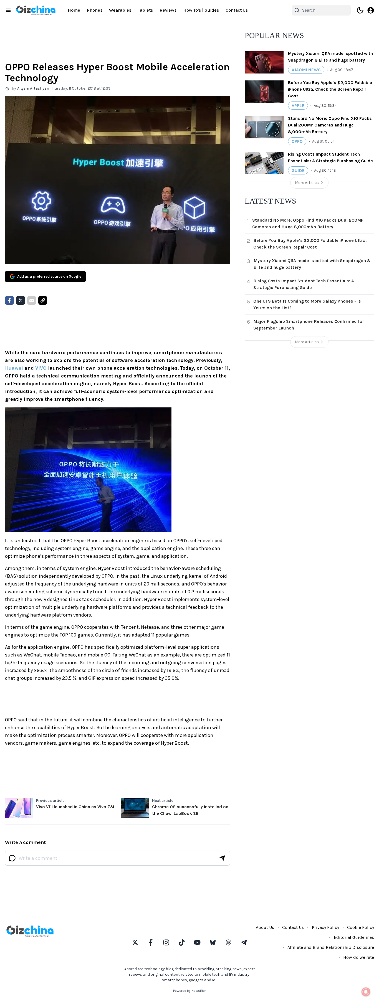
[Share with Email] (31, 300)
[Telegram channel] (244, 942)
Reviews (168, 10)
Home (74, 10)
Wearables (120, 10)
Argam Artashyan (33, 88)
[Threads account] (228, 942)
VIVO (41, 368)
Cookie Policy (360, 927)
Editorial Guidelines (354, 937)
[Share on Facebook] (9, 300)
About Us (265, 927)
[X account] (135, 942)
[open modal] (370, 10)
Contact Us (237, 10)
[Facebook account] (150, 942)
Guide (298, 170)
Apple (298, 105)
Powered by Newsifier (189, 991)
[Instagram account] (166, 942)
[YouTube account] (197, 942)
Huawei (14, 368)
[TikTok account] (181, 942)
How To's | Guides (201, 10)
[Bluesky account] (212, 942)
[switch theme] (360, 10)
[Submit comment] (222, 858)
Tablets (145, 10)
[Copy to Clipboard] (42, 300)
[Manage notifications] (366, 991)
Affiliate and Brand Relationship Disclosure (330, 947)
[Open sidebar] (8, 10)
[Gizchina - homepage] (36, 10)
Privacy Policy (325, 927)
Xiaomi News (306, 69)
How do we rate (358, 957)
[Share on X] (20, 300)
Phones (94, 10)
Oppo (297, 141)
